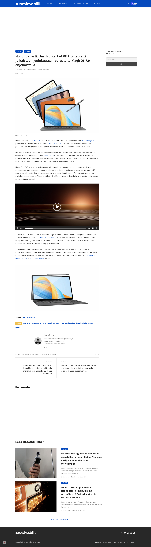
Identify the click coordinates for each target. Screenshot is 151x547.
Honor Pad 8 (90, 255)
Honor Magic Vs (88, 140)
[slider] (55, 228)
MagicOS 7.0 (49, 155)
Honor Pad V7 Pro (46, 237)
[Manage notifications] (4, 542)
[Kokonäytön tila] (96, 228)
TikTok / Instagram (80, 4)
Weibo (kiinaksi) (28, 317)
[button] (57, 207)
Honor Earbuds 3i (55, 143)
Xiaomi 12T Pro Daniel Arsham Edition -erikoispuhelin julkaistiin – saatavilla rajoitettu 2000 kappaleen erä (78, 368)
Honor (19, 51)
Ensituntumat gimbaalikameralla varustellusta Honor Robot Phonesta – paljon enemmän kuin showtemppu (81, 458)
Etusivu (50, 4)
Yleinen (27, 51)
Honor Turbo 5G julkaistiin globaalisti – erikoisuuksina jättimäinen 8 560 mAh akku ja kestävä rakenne (78, 492)
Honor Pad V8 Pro (28, 354)
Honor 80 (37, 140)
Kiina (37, 354)
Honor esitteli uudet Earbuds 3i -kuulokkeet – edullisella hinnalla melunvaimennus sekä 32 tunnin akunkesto (37, 369)
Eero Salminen (49, 335)
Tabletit (53, 354)
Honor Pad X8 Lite (37, 258)
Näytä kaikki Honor (58, 519)
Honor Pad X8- (21, 258)
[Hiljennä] (93, 228)
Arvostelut (62, 4)
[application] (57, 207)
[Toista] (18, 228)
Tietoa (95, 4)
